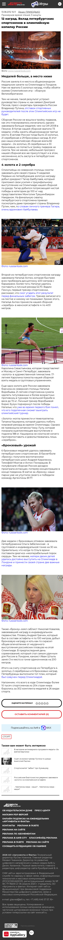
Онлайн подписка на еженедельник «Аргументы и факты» (25, 820)
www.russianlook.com (19, 71)
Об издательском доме (17, 810)
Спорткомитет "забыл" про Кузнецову (31, 768)
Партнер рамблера (28, 926)
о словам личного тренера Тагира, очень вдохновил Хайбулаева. (30, 208)
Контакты (8, 825)
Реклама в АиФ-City (14, 837)
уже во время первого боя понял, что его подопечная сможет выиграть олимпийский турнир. (30, 410)
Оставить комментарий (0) (32, 714)
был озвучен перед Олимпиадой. (21, 677)
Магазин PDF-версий (15, 814)
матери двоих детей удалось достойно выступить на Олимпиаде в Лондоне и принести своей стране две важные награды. (30, 561)
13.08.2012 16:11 (8, 12)
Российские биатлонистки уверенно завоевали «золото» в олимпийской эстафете (36, 778)
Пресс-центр (42, 810)
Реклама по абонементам (18, 833)
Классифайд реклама (43, 837)
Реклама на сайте (13, 829)
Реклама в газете (28, 825)
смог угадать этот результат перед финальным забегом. (27, 294)
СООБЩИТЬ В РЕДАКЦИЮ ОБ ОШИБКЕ (24, 846)
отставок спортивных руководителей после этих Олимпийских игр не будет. (31, 111)
